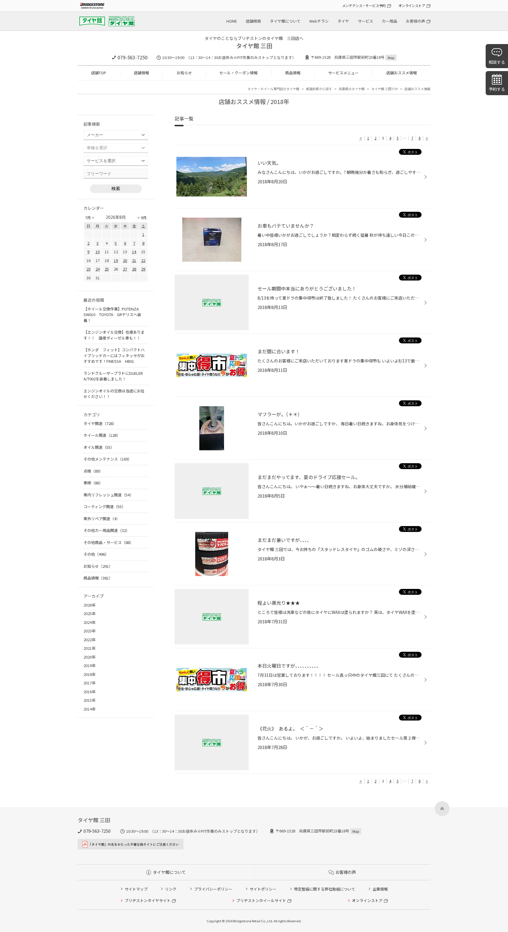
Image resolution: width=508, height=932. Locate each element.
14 (134, 251)
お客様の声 (415, 21)
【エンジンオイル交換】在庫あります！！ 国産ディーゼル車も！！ (114, 335)
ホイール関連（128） (101, 435)
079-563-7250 (133, 57)
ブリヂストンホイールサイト (261, 900)
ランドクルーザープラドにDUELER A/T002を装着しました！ (113, 376)
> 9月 (142, 217)
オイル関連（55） (98, 447)
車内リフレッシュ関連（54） (108, 495)
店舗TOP (98, 72)
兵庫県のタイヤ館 (352, 88)
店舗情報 (141, 72)
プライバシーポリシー (213, 889)
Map (391, 57)
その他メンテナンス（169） (107, 459)
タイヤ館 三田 (254, 45)
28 (134, 269)
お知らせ (184, 72)
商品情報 (292, 72)
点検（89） (93, 471)
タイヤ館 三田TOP (384, 88)
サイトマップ (136, 889)
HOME (231, 21)
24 (98, 269)
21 (134, 260)
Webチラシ (319, 21)
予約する (497, 89)
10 (98, 251)
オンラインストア (411, 5)
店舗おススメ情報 (401, 72)
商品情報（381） (98, 578)
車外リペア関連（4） (101, 518)
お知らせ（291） (98, 566)
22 (143, 260)
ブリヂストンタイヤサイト (148, 900)
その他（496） (96, 554)
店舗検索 (253, 21)
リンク (170, 889)
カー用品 (389, 21)
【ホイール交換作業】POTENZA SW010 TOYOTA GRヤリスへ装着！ (113, 314)
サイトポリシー (263, 889)
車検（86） (93, 483)
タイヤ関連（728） (99, 423)
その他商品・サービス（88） (108, 542)
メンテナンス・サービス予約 (364, 5)
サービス (365, 21)
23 (88, 269)
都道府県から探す (319, 88)
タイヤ (343, 21)
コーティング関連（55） (104, 506)
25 (107, 269)
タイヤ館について (285, 21)
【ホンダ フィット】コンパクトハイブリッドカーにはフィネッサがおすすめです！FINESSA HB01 (114, 355)
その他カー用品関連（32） (106, 530)
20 (125, 260)
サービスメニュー (343, 72)
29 (143, 269)
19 (116, 260)
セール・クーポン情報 (238, 72)
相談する (497, 62)
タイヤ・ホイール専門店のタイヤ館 (273, 88)
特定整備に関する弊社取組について (324, 889)
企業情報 (380, 889)
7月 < (89, 217)
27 (125, 269)
